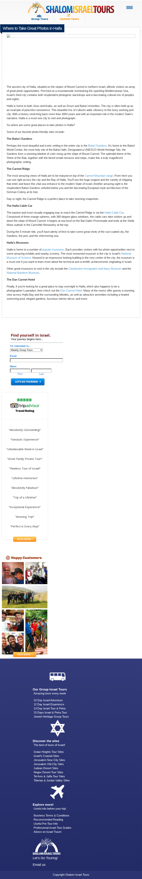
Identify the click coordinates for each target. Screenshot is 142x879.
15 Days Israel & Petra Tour (50, 712)
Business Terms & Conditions (51, 815)
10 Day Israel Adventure (48, 700)
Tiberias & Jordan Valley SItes (52, 780)
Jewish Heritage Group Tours (51, 716)
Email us (39, 865)
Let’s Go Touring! (45, 858)
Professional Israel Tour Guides (52, 827)
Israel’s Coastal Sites (46, 755)
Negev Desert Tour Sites (48, 772)
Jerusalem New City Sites (49, 760)
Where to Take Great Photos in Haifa (32, 28)
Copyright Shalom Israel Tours (71, 874)
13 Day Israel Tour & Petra (49, 708)
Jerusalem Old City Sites (49, 764)
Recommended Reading (48, 819)
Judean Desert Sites (46, 768)
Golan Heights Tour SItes (49, 751)
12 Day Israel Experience (49, 704)
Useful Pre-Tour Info (46, 823)
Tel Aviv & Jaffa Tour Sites (49, 776)
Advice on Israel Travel (47, 831)
